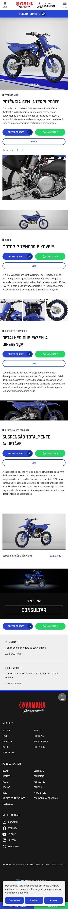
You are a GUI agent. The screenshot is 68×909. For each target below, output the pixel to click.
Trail (4, 735)
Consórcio (39, 776)
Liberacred (7, 803)
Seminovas (39, 770)
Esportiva (39, 735)
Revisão (6, 787)
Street (37, 730)
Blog (4, 792)
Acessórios (39, 781)
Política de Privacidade (13, 798)
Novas (5, 770)
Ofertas (6, 776)
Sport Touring (41, 741)
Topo (62, 699)
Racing (5, 746)
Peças (5, 781)
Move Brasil (8, 752)
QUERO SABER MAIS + (13, 653)
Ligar (34, 141)
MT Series (7, 741)
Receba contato (29, 14)
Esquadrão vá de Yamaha (46, 798)
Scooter (6, 730)
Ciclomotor (39, 746)
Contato (38, 787)
